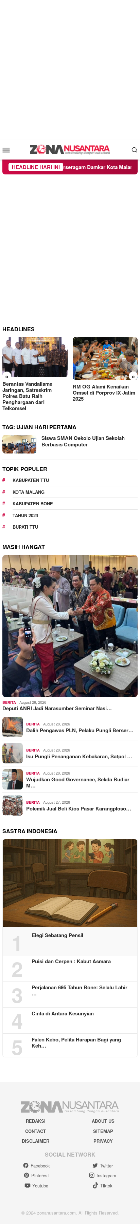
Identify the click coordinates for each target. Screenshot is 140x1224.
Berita (9, 702)
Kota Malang (29, 492)
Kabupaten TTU (31, 480)
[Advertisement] (70, 70)
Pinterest (40, 1175)
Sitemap (103, 1131)
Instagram (106, 1175)
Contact (35, 1131)
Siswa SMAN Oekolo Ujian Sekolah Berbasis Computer (83, 441)
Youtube (40, 1185)
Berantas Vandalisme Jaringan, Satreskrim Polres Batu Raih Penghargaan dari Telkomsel (27, 396)
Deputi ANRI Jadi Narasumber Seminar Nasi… (57, 708)
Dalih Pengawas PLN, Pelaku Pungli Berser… (80, 730)
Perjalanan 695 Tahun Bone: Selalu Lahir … (79, 990)
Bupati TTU (25, 527)
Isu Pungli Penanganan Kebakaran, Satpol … (79, 756)
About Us (103, 1121)
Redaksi (36, 1121)
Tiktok (106, 1185)
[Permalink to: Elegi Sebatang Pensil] (70, 883)
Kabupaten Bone (33, 503)
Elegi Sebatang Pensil (57, 935)
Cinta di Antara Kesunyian (63, 1013)
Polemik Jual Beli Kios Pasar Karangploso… (78, 808)
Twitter (106, 1165)
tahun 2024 (25, 515)
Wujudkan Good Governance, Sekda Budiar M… (77, 782)
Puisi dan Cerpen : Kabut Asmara (71, 961)
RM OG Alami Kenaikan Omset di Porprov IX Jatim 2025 (104, 392)
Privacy (103, 1141)
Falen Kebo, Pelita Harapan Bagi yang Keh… (76, 1042)
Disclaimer (35, 1141)
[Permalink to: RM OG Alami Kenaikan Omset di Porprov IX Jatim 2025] (105, 358)
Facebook (40, 1165)
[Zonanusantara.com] (70, 148)
